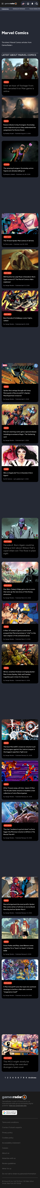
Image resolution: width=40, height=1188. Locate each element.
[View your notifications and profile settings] (32, 4)
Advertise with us (9, 1158)
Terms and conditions (10, 1122)
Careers (5, 1148)
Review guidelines (9, 1163)
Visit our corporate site (17, 1106)
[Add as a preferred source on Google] (9, 1112)
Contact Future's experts (12, 1127)
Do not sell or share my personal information (19, 1174)
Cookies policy (7, 1138)
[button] (36, 4)
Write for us (6, 1169)
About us (5, 1153)
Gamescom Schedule (19, 9)
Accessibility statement (11, 1143)
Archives (32, 1077)
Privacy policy (7, 1133)
